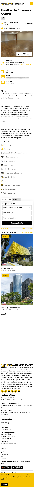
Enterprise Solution (6, 429)
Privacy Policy (17, 477)
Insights (3, 451)
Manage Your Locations (8, 436)
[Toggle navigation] (31, 3)
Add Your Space (6, 434)
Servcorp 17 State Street (10, 308)
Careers (3, 458)
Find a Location (5, 424)
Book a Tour (16, 199)
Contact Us (4, 455)
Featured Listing (6, 438)
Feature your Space (27, 232)
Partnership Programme (8, 443)
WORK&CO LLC (7, 268)
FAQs (2, 456)
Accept (4, 484)
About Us (3, 453)
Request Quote (6, 199)
